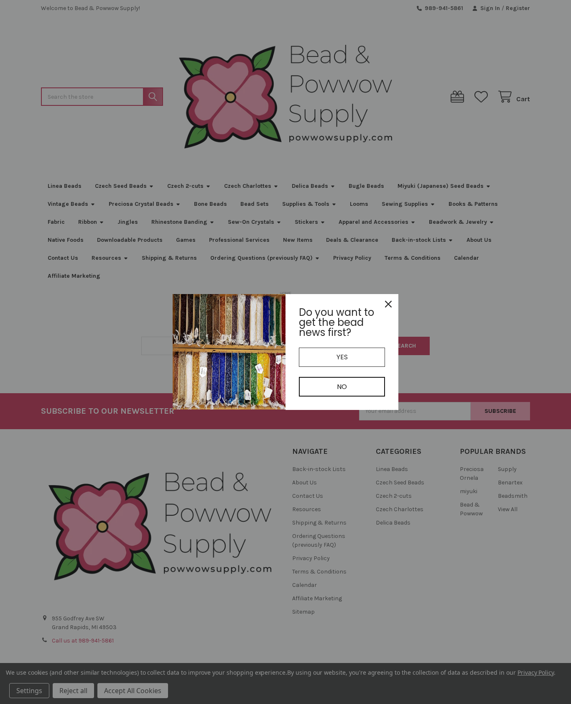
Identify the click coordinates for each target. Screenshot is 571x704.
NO (342, 387)
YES (342, 357)
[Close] (388, 304)
